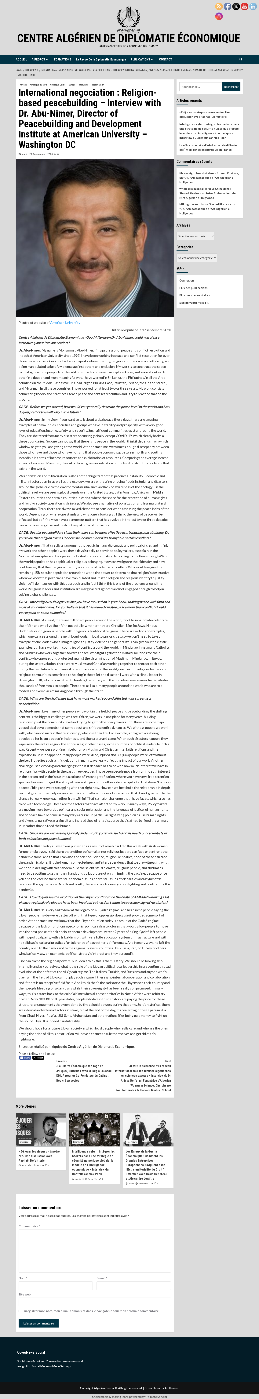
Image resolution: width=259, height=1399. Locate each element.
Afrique (23, 85)
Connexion (186, 280)
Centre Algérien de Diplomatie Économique (128, 38)
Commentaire (29, 1226)
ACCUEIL (21, 59)
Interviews (83, 85)
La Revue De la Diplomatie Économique (101, 59)
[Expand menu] (47, 59)
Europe (72, 85)
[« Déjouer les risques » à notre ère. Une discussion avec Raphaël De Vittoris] (41, 1129)
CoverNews (152, 1388)
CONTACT (165, 59)
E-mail (102, 1278)
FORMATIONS (62, 59)
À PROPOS (38, 59)
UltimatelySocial (156, 1396)
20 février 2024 (37, 1165)
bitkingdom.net (189, 204)
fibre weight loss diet (193, 173)
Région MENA (98, 85)
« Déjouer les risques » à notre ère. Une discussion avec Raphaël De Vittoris (39, 1155)
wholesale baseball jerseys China (201, 188)
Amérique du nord (38, 85)
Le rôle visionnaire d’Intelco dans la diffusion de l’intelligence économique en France (209, 147)
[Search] (241, 59)
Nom (23, 1278)
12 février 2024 (91, 1179)
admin (25, 154)
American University (65, 322)
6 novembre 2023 (146, 1183)
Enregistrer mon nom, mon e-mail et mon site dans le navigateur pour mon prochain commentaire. (91, 1311)
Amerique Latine (57, 85)
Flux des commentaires (194, 295)
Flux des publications (193, 288)
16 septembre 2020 (43, 154)
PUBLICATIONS (140, 59)
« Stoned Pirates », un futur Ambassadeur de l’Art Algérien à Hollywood (209, 177)
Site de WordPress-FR (194, 302)
